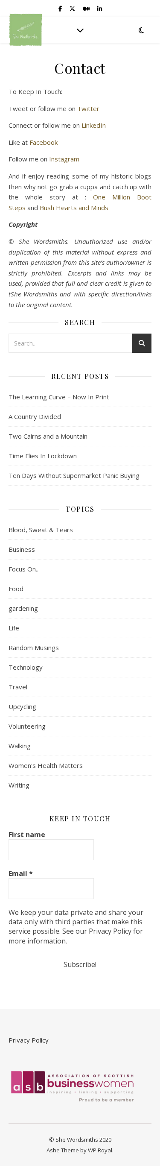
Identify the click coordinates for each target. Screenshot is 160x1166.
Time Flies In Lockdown (43, 455)
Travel (18, 687)
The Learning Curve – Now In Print (59, 397)
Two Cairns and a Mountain (48, 436)
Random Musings (34, 647)
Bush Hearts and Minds (74, 207)
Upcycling (22, 706)
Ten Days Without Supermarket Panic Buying (74, 475)
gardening (23, 608)
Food (16, 588)
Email (21, 873)
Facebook (43, 142)
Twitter (88, 108)
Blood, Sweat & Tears (41, 529)
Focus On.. (23, 569)
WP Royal (100, 1150)
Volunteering (27, 726)
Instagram (64, 159)
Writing (19, 785)
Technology (26, 667)
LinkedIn (93, 125)
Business (22, 549)
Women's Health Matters (46, 765)
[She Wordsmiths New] (26, 30)
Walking (20, 745)
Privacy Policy (29, 1040)
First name (27, 834)
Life (14, 628)
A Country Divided (35, 416)
